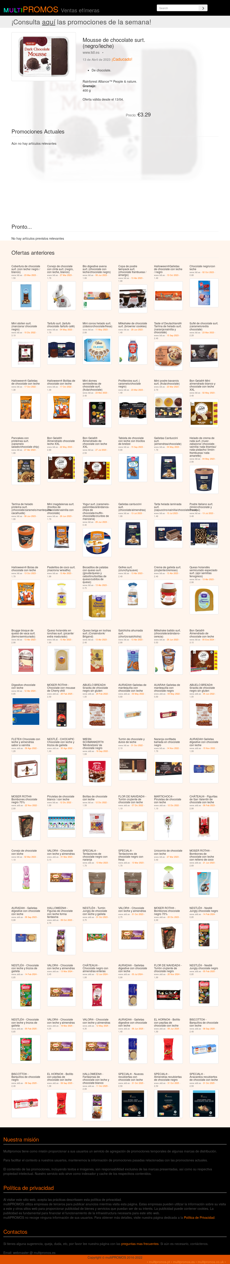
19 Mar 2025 (66, 1025)
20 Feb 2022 (102, 693)
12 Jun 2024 (102, 974)
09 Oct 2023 (66, 920)
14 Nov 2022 (173, 748)
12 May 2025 (102, 1025)
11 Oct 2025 (102, 1086)
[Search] (203, 7)
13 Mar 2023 (102, 862)
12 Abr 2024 (29, 690)
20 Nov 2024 (173, 974)
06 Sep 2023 (31, 917)
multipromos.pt (159, 1262)
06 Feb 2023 (209, 805)
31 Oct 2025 (137, 1083)
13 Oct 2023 (172, 275)
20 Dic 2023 (173, 917)
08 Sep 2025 (209, 1028)
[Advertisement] (186, 60)
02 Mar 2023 (30, 856)
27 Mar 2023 (66, 275)
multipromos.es (184, 1262)
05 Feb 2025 (209, 971)
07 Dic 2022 (137, 805)
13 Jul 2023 (136, 513)
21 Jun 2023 (209, 862)
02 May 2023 (208, 392)
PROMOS (40, 9)
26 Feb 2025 (66, 693)
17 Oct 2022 (30, 386)
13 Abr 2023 (136, 278)
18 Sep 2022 (102, 751)
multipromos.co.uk (211, 1262)
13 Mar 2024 (66, 971)
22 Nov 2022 (31, 805)
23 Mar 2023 (30, 275)
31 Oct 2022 (137, 745)
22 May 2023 (66, 447)
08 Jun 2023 (101, 275)
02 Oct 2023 (208, 272)
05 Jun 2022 (209, 693)
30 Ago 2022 (66, 748)
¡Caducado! (122, 59)
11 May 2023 (101, 329)
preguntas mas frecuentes (140, 1243)
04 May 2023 (66, 329)
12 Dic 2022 (65, 802)
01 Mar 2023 (66, 856)
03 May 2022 (138, 693)
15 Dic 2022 (29, 332)
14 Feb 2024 (209, 914)
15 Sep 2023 (173, 335)
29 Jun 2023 (137, 329)
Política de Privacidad (199, 1217)
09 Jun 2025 (137, 1028)
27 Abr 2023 (29, 449)
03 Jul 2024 (137, 974)
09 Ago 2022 (31, 748)
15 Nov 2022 (209, 748)
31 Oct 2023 (102, 917)
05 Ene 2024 (208, 639)
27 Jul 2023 (100, 449)
